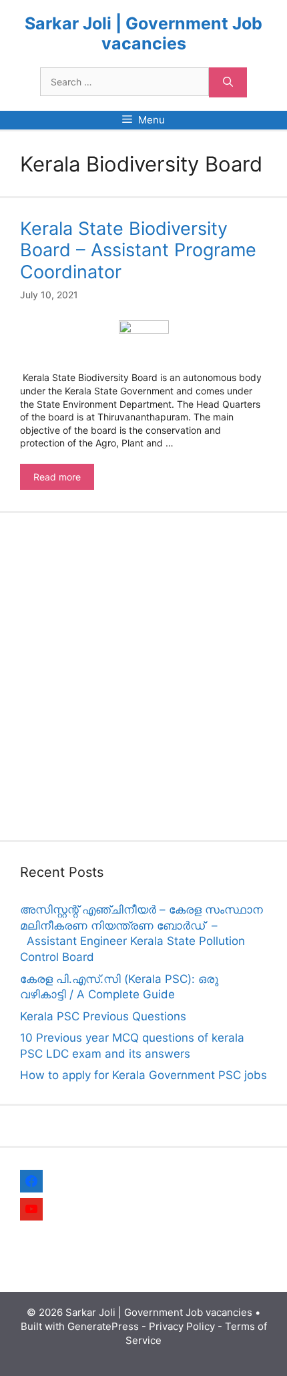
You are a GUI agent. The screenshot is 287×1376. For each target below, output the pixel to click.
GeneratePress (103, 1326)
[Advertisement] (143, 676)
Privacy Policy (182, 1326)
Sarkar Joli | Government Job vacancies (143, 33)
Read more (63, 480)
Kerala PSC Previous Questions (103, 1016)
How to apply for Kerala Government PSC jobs (143, 1075)
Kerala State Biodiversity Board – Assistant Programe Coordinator (138, 250)
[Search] (228, 82)
